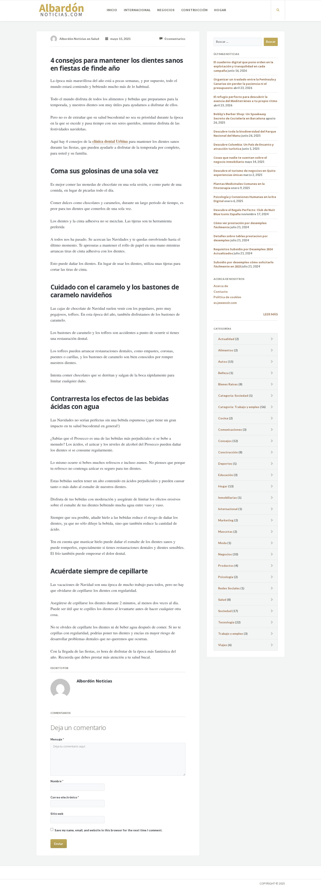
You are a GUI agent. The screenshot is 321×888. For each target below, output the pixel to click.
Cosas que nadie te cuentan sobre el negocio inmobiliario (240, 160)
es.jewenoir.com (225, 303)
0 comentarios (173, 39)
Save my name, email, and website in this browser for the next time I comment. (108, 830)
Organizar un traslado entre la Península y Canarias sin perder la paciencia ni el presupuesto (245, 83)
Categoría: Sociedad (233, 395)
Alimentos (225, 350)
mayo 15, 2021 (119, 39)
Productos (226, 565)
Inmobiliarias (227, 497)
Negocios (165, 10)
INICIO (112, 10)
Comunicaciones (230, 429)
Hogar (220, 10)
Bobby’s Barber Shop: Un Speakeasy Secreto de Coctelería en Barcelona (240, 116)
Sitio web (56, 813)
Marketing (225, 520)
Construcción (194, 10)
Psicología (225, 577)
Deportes (225, 463)
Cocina (223, 418)
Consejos (225, 441)
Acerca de (221, 286)
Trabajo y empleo (230, 633)
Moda (222, 543)
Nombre (56, 781)
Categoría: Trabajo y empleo (238, 407)
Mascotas (225, 531)
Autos (222, 361)
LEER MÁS (270, 314)
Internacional (137, 10)
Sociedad (225, 611)
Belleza (223, 373)
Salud (95, 39)
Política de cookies (227, 297)
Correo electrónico (64, 797)
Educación (225, 475)
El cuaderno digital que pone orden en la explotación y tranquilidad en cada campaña (243, 66)
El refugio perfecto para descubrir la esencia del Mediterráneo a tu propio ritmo (245, 99)
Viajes (222, 645)
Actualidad (226, 339)
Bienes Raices (228, 384)
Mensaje (57, 739)
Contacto (221, 291)
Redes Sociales (229, 588)
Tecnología (226, 622)
